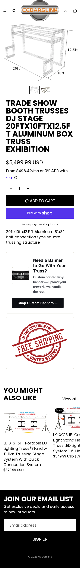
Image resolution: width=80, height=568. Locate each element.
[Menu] (5, 11)
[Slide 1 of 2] (34, 89)
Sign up (40, 539)
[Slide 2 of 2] (45, 89)
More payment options (40, 224)
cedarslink (45, 556)
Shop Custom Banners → (38, 302)
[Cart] (75, 10)
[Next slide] (72, 444)
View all (69, 399)
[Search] (14, 10)
